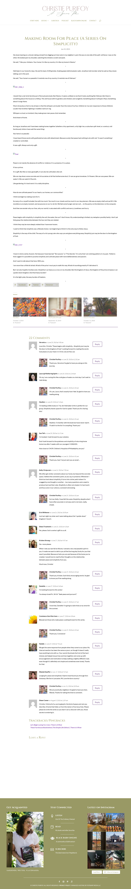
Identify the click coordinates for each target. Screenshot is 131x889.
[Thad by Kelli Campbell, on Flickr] (15, 154)
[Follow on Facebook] (59, 881)
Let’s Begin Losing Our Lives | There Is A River (46, 725)
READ (58, 826)
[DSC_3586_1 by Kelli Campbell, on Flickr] (18, 87)
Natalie (41, 644)
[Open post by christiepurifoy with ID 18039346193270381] (97, 841)
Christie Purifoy (55, 359)
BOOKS (44, 21)
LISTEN (58, 815)
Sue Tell (42, 433)
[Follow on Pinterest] (67, 881)
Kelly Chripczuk (45, 470)
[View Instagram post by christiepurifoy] (104, 830)
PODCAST (65, 21)
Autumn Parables (89, 317)
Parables (16, 317)
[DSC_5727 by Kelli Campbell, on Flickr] (17, 245)
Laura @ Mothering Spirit (48, 374)
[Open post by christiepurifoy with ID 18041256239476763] (115, 841)
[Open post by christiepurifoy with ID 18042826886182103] (97, 859)
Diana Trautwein (45, 526)
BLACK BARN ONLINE (79, 21)
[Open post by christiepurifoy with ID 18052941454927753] (115, 859)
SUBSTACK (55, 21)
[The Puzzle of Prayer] (65, 307)
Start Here (34, 21)
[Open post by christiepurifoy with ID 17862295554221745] (97, 822)
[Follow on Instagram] (63, 881)
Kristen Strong (44, 540)
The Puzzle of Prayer (54, 317)
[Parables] (29, 307)
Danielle (42, 586)
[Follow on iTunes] (71, 881)
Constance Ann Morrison (48, 616)
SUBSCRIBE (60, 849)
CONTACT (92, 21)
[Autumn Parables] (100, 307)
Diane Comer (44, 700)
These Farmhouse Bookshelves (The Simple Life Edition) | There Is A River (56, 727)
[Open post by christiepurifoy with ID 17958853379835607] (115, 822)
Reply (97, 344)
